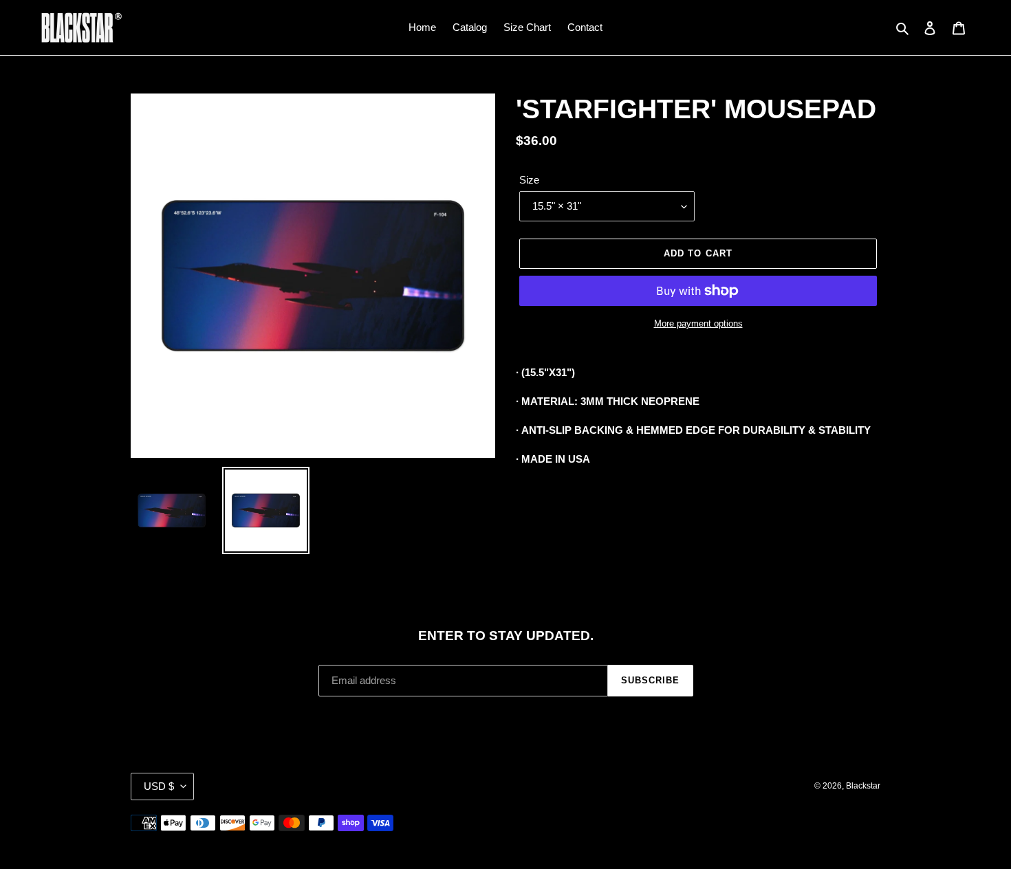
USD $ (159, 786)
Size (529, 180)
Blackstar (863, 786)
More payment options (698, 323)
